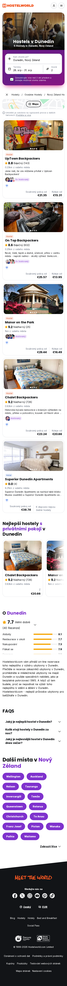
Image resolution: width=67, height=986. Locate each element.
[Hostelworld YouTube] (37, 895)
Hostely (21, 918)
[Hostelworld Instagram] (29, 895)
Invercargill (13, 796)
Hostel (9, 154)
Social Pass (33, 925)
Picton (35, 826)
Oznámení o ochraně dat (17, 956)
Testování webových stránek (45, 963)
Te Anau (39, 816)
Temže (35, 796)
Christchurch (15, 816)
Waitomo (30, 836)
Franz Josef (13, 826)
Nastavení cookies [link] (42, 971)
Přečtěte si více (23, 115)
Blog (12, 918)
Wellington (13, 776)
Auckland (36, 776)
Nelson (10, 786)
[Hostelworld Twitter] (22, 895)
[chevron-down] (35, 624)
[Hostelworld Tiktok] (52, 895)
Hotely (31, 918)
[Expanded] (7, 94)
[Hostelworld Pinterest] (44, 895)
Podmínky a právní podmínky (47, 956)
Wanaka (55, 826)
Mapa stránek (23, 971)
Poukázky (22, 963)
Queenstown (14, 806)
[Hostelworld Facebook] (14, 895)
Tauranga (31, 786)
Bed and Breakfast (47, 918)
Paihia (10, 836)
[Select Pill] (54, 5)
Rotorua (38, 806)
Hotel (8, 475)
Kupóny (10, 963)
